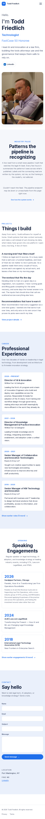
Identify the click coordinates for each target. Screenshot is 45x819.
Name (4, 704)
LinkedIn (5, 780)
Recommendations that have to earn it (21, 301)
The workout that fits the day (16, 277)
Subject (5, 724)
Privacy (4, 814)
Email (4, 714)
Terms (12, 814)
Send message (12, 757)
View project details (12, 320)
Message (5, 734)
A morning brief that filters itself (18, 254)
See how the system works (22, 200)
